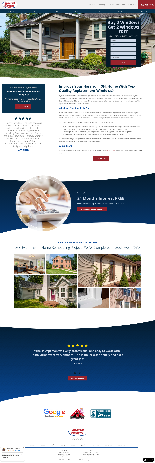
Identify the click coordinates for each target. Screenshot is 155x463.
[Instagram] (77, 438)
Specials (111, 5)
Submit (123, 62)
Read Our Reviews (77, 378)
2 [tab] (77, 373)
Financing (101, 5)
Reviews (92, 5)
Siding (76, 11)
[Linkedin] (81, 438)
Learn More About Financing (92, 209)
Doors (33, 11)
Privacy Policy (108, 445)
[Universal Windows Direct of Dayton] (9, 5)
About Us (144, 11)
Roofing (55, 11)
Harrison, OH (110, 150)
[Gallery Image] (29, 264)
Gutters (97, 11)
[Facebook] (73, 438)
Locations (120, 11)
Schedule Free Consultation (126, 5)
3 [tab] (80, 373)
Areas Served (95, 445)
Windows (11, 11)
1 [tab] (75, 373)
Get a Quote (23, 107)
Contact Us (100, 158)
